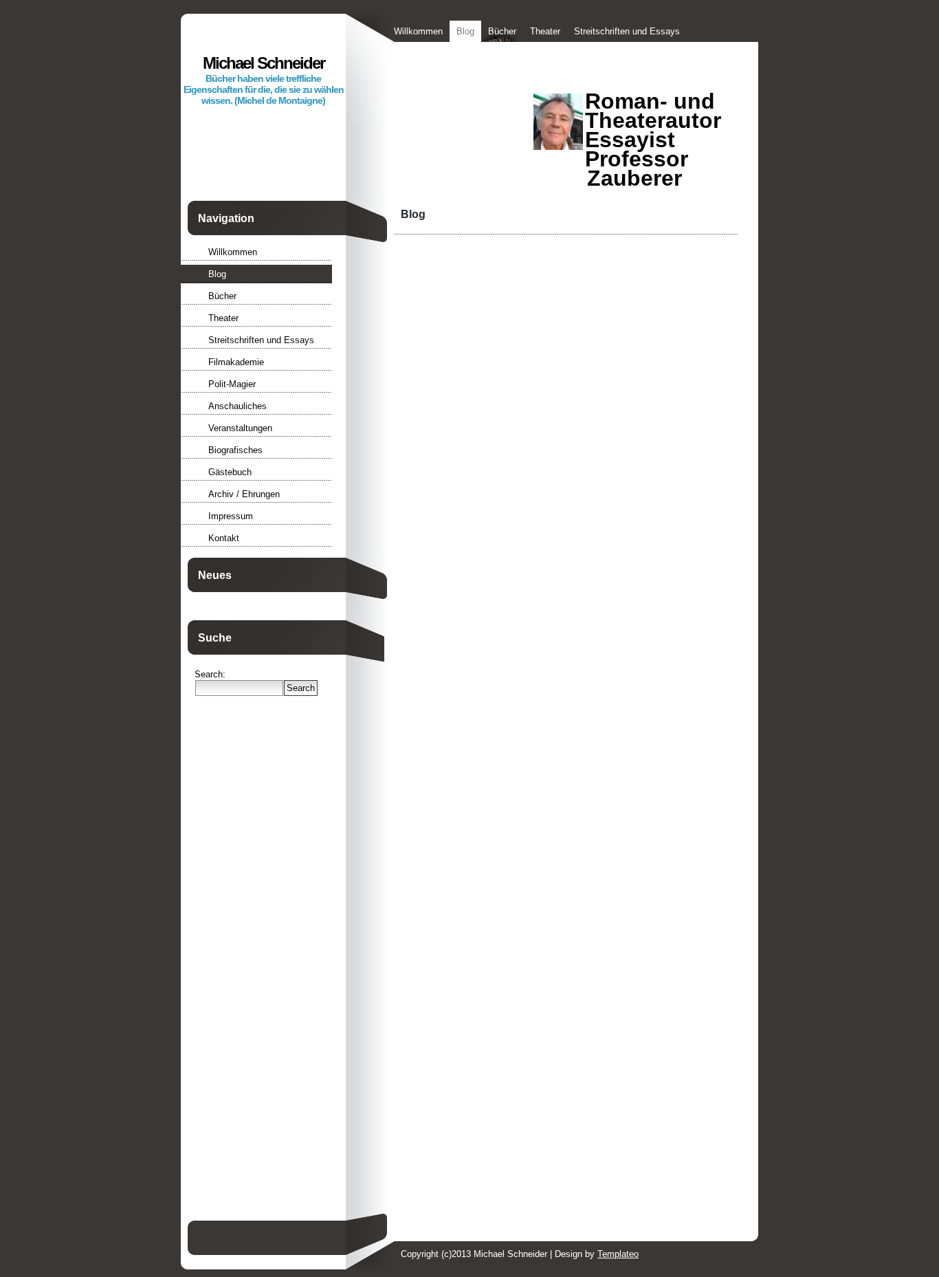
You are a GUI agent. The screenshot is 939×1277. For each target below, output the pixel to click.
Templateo (618, 1254)
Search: (210, 674)
